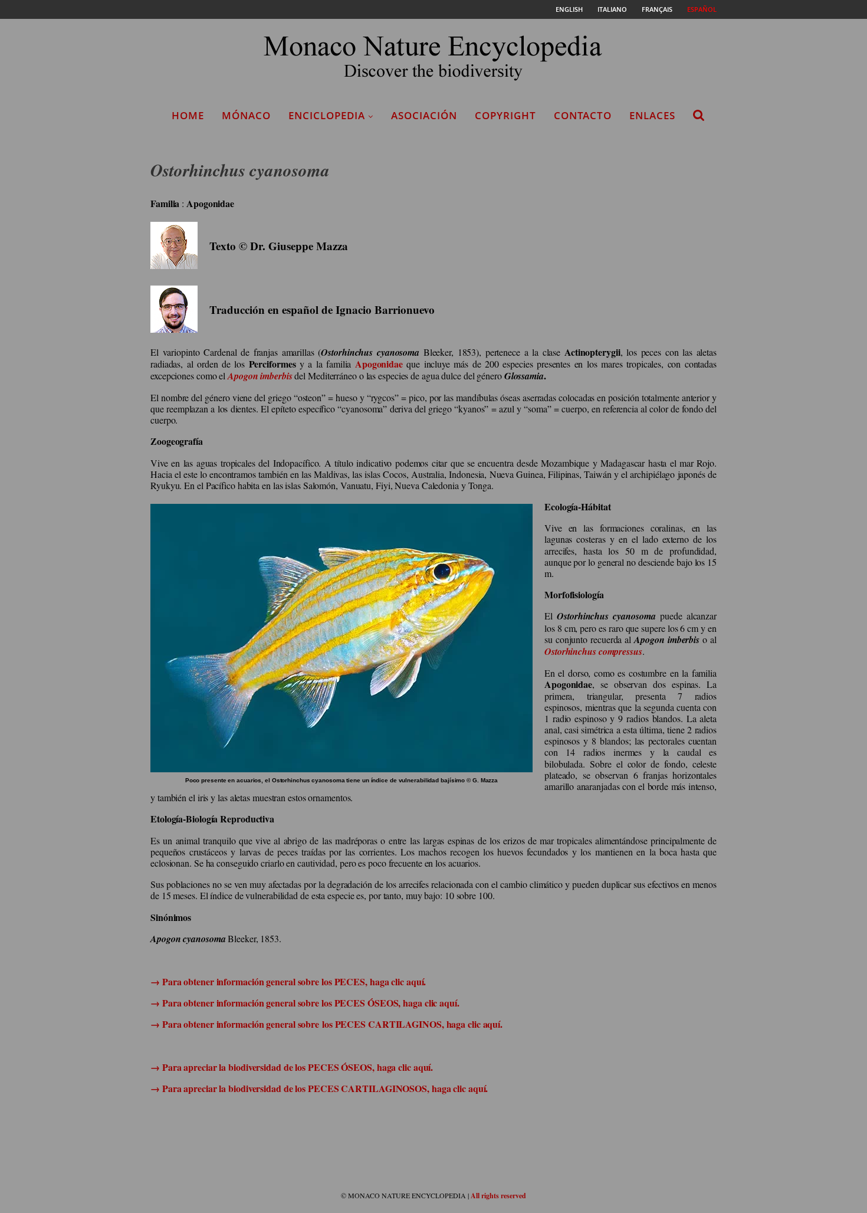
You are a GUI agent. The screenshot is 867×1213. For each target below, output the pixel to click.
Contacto (583, 115)
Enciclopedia (326, 115)
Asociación (424, 115)
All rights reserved (498, 1196)
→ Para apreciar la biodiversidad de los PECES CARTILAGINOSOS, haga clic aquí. (319, 1088)
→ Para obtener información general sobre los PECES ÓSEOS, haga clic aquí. (304, 1002)
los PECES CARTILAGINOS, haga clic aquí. (412, 1024)
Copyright (505, 115)
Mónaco (246, 115)
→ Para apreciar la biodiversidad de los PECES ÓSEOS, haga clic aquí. (291, 1067)
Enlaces (652, 115)
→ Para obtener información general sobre (236, 1024)
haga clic (387, 981)
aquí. (415, 981)
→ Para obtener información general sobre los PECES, (260, 981)
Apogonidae (379, 364)
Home (188, 115)
